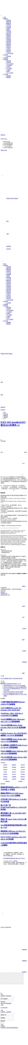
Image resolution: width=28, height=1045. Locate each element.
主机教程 (8, 62)
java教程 (8, 70)
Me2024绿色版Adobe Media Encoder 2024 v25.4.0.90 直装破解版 (13, 727)
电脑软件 (5, 18)
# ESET (5, 593)
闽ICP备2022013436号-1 (19, 858)
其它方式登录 (6, 1027)
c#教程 (8, 71)
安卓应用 (8, 56)
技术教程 (5, 59)
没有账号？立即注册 (6, 995)
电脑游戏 (8, 30)
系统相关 (8, 35)
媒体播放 (8, 20)
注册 (2, 1024)
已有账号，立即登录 (6, 1012)
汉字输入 (8, 48)
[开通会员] (11, 926)
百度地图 (5, 858)
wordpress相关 (9, 53)
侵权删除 (8, 76)
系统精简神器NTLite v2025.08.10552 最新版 (14, 685)
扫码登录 (15, 1027)
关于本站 (5, 74)
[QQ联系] (15, 888)
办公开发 (8, 26)
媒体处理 (8, 21)
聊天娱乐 (8, 38)
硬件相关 (8, 50)
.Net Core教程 (9, 73)
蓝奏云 (24, 586)
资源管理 (8, 36)
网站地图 (10, 858)
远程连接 (8, 41)
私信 (25, 452)
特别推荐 (5, 57)
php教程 (8, 67)
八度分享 (15, 861)
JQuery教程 (9, 68)
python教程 (9, 65)
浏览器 (8, 29)
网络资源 (8, 44)
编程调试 (8, 33)
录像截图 (8, 27)
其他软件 (8, 51)
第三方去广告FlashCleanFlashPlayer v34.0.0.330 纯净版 (13, 807)
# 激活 (2, 593)
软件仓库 (5, 414)
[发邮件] (15, 912)
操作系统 (8, 42)
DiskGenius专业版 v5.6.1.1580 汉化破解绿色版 (14, 687)
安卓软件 (5, 54)
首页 (4, 17)
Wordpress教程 (9, 63)
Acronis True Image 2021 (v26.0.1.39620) (13, 693)
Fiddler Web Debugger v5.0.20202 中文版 (13, 691)
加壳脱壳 (8, 24)
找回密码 (9, 1003)
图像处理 (8, 23)
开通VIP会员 (4, 150)
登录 (2, 1005)
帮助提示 (8, 77)
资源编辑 (8, 39)
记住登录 (4, 1003)
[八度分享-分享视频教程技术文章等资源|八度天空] (10, 850)
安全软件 (8, 47)
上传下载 (8, 32)
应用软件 (8, 45)
